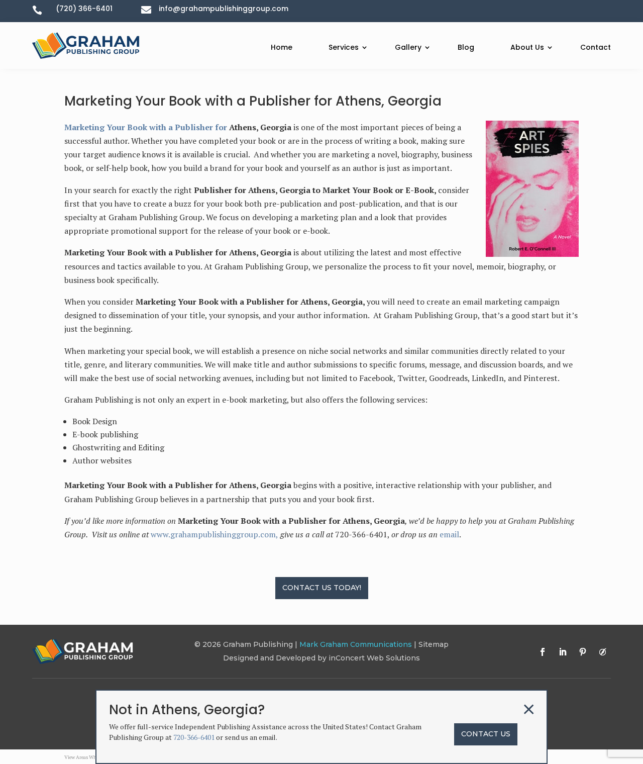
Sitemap (433, 644)
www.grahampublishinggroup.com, (214, 534)
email (449, 534)
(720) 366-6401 (84, 9)
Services (344, 47)
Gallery (408, 47)
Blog (466, 47)
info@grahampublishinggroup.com (223, 9)
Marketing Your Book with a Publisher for (146, 127)
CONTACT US (485, 733)
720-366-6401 (194, 737)
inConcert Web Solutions (374, 657)
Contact (595, 47)
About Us (527, 47)
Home (281, 47)
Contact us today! (321, 587)
